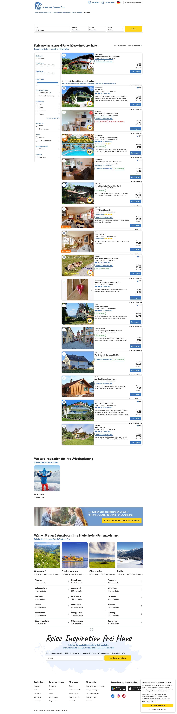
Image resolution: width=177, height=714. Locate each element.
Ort (37, 27)
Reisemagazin (74, 693)
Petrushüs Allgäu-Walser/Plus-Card (107, 186)
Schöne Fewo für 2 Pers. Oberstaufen (107, 162)
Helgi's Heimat (99, 427)
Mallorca (37, 693)
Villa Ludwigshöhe (101, 307)
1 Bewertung (106, 93)
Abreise (91, 27)
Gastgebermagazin (93, 690)
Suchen (133, 29)
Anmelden (95, 2)
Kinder (49, 125)
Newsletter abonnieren (117, 658)
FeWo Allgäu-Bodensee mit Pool (106, 113)
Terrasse (49, 114)
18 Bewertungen (107, 407)
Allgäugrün (98, 89)
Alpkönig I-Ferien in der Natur (105, 379)
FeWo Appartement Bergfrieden (106, 258)
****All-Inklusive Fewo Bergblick (106, 138)
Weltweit (37, 697)
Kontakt (72, 701)
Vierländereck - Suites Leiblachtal (106, 355)
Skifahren (49, 149)
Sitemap (37, 701)
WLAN (49, 104)
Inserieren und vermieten (95, 686)
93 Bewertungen (107, 141)
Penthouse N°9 (100, 234)
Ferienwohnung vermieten (133, 2)
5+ (53, 66)
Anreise (74, 27)
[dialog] (158, 695)
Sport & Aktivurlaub (49, 140)
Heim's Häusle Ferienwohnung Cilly (107, 282)
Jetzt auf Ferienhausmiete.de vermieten (121, 520)
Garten (49, 107)
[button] (157, 709)
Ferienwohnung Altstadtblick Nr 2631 (108, 331)
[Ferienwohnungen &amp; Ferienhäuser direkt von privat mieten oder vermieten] (49, 7)
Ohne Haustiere (49, 129)
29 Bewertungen (107, 310)
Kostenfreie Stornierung (49, 96)
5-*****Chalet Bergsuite (102, 210)
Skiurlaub (49, 137)
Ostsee (36, 690)
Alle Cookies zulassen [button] (158, 705)
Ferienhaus (49, 157)
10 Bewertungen (107, 165)
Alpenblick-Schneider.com (104, 403)
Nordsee (37, 686)
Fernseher (49, 111)
